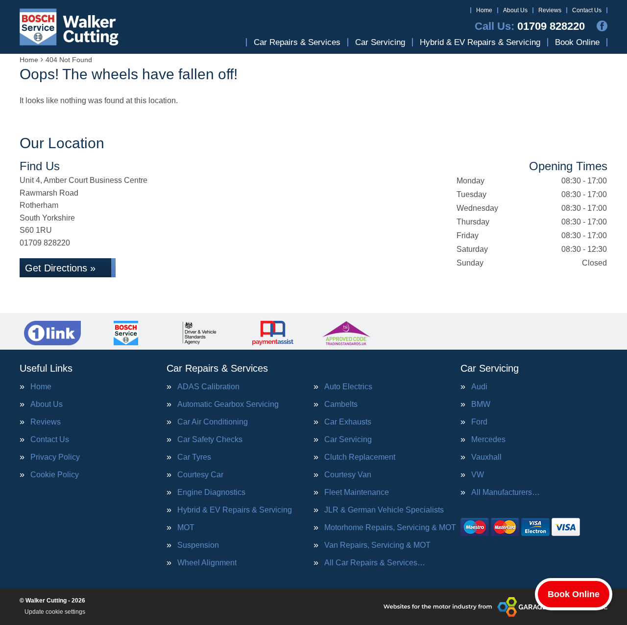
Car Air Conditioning (212, 422)
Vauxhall (486, 457)
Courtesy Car (200, 475)
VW (477, 475)
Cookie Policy (54, 475)
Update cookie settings (54, 611)
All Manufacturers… (505, 492)
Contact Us (587, 10)
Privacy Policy (55, 457)
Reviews (549, 10)
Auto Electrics (348, 387)
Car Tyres (194, 457)
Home (484, 10)
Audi (479, 387)
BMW (480, 404)
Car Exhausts (347, 422)
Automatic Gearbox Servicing (228, 404)
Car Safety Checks (209, 440)
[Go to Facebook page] (602, 26)
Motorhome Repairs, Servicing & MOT (390, 528)
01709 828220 (530, 26)
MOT (185, 528)
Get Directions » (60, 268)
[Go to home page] (69, 26)
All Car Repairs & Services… (374, 563)
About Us (515, 10)
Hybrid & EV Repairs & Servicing (480, 42)
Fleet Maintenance (356, 492)
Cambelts (341, 404)
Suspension (198, 545)
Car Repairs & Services (297, 42)
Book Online (577, 42)
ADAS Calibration (208, 387)
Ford (479, 422)
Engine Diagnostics (211, 492)
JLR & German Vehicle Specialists (384, 510)
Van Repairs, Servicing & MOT (377, 545)
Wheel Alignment (207, 563)
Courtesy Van (347, 475)
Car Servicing (380, 42)
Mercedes (488, 440)
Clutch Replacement (359, 457)
